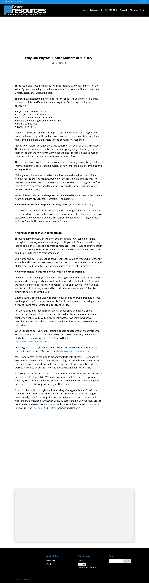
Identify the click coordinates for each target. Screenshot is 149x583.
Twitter (52, 407)
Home (84, 10)
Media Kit (51, 560)
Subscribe (82, 564)
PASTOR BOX (111, 10)
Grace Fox (20, 390)
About (81, 560)
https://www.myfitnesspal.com (73, 351)
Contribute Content (87, 567)
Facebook (38, 407)
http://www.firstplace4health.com (33, 341)
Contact (50, 564)
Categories (95, 10)
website (48, 404)
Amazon (94, 404)
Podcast (123, 10)
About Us (134, 10)
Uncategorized (59, 62)
